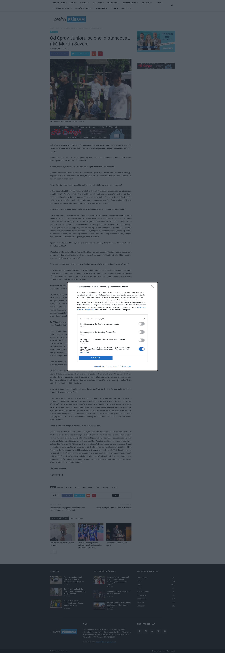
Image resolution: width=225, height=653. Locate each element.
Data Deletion (99, 366)
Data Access (112, 366)
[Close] (153, 287)
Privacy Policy (126, 366)
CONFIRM (95, 358)
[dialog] (112, 326)
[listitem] (112, 319)
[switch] (142, 324)
